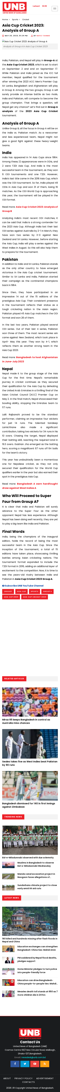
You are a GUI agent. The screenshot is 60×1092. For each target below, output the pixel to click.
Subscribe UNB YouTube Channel (24, 585)
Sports (15, 19)
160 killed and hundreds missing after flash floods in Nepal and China (29, 940)
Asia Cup (21, 591)
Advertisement (45, 1078)
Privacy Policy (24, 1078)
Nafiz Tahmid (43, 35)
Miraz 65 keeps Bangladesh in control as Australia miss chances (26, 721)
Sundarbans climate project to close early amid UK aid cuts (37, 887)
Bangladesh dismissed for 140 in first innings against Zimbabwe (28, 805)
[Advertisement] (30, 639)
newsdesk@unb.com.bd (30, 1057)
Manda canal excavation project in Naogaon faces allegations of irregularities (36, 875)
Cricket (8, 591)
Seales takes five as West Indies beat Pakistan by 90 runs (29, 763)
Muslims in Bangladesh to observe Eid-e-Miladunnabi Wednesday (35, 864)
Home (5, 19)
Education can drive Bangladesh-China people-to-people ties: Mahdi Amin (36, 982)
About (7, 1078)
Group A (47, 591)
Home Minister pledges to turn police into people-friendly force (37, 971)
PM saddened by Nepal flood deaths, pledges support (37, 959)
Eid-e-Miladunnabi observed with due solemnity (28, 857)
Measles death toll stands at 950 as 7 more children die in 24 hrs (37, 993)
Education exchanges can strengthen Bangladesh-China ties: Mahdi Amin (37, 948)
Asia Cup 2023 (11, 597)
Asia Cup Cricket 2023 (34, 597)
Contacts (28, 1082)
